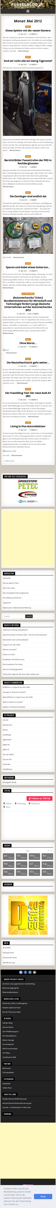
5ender (6, 720)
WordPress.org (9, 962)
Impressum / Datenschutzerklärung (17, 607)
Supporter (7, 603)
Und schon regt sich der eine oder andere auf (21, 674)
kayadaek (6, 1083)
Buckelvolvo (7, 725)
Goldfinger (7, 735)
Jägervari (6, 744)
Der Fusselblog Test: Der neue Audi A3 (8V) (28, 394)
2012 (28, 851)
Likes (7, 807)
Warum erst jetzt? (10, 649)
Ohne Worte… (27, 343)
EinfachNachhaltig (44, 411)
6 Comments (33, 271)
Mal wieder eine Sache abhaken (15, 640)
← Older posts (8, 461)
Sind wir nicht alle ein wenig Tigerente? (28, 61)
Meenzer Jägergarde (10, 988)
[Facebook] (25, 972)
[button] (19, 1204)
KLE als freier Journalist (11, 1012)
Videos (8, 803)
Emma (5, 730)
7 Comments (33, 430)
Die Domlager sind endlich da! (28, 196)
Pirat (28, 27)
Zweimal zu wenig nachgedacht (15, 630)
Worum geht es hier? (11, 583)
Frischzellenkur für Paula (13, 664)
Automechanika (28, 294)
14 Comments (33, 399)
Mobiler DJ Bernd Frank (11, 1007)
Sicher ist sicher (9, 654)
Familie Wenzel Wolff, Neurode (14, 1099)
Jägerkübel (7, 739)
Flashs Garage (8, 1040)
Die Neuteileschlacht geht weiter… (28, 362)
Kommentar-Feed (10, 957)
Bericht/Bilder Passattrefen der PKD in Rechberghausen (28, 161)
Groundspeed (8, 1044)
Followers (34, 803)
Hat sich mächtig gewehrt (13, 669)
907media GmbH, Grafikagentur (14, 1003)
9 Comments (33, 34)
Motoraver (6, 1068)
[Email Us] (34, 972)
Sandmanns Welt (9, 1057)
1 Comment (33, 167)
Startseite (7, 578)
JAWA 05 (6, 749)
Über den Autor (9, 588)
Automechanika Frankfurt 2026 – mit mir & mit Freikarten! (25, 635)
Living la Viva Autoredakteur (28, 426)
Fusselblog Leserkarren (12, 598)
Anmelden (7, 947)
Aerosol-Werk (7, 1027)
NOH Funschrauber (10, 1048)
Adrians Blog (7, 1023)
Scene (28, 156)
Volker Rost (6, 1088)
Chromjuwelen (8, 1072)
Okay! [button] (43, 1196)
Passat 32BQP (8, 754)
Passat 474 (7, 759)
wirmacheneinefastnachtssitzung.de (16, 1103)
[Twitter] (21, 972)
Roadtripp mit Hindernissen (13, 659)
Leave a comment (33, 314)
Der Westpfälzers (9, 1036)
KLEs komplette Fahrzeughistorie (16, 593)
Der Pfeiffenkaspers (10, 1031)
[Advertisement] (28, 538)
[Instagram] (30, 972)
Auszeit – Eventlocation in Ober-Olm (16, 1107)
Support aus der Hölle (11, 645)
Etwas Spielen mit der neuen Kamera (28, 30)
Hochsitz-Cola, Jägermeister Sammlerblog (18, 984)
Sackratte (6, 764)
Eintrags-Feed (8, 952)
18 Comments (33, 347)
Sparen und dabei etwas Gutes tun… (28, 267)
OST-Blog (6, 1053)
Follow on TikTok (40, 798)
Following (20, 803)
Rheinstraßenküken (10, 992)
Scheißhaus (7, 769)
